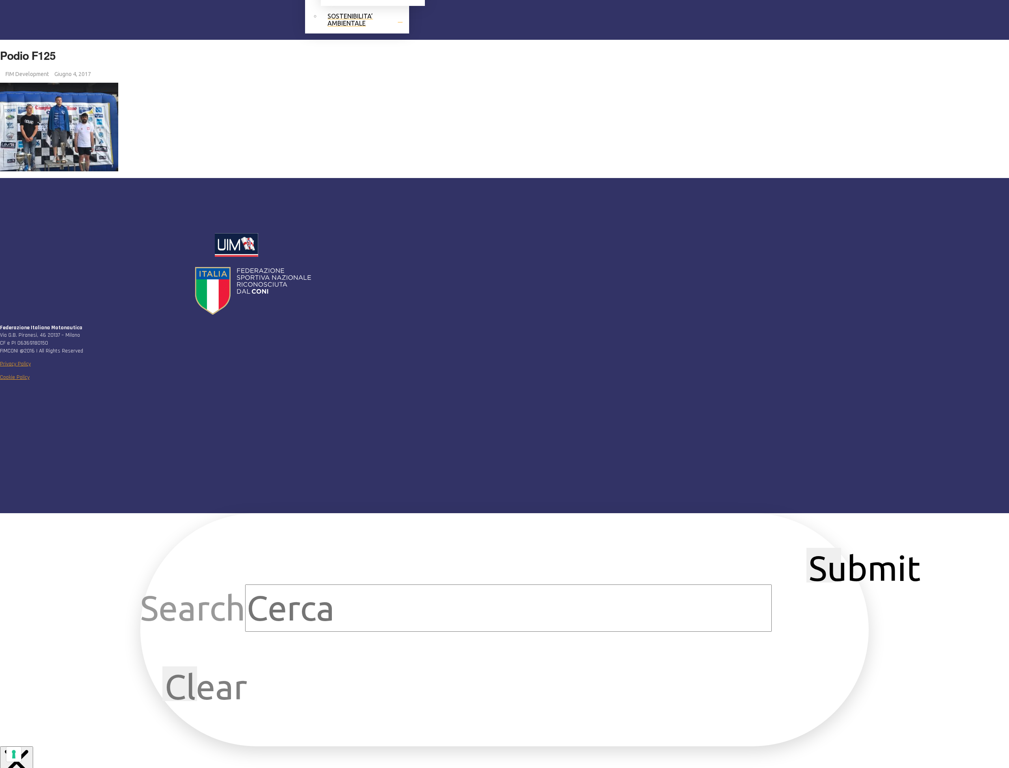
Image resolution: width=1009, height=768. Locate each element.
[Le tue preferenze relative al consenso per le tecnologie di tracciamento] (13, 754)
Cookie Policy (15, 377)
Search (192, 607)
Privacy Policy (15, 363)
